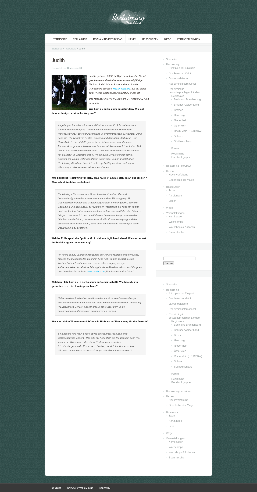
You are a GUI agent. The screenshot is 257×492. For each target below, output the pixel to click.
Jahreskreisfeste (178, 78)
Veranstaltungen (188, 39)
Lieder (172, 200)
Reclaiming (80, 39)
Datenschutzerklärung (80, 488)
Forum (175, 148)
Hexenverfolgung (178, 174)
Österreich (180, 125)
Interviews (70, 48)
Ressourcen (150, 39)
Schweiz (179, 136)
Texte (172, 190)
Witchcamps (176, 221)
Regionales (177, 95)
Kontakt (56, 488)
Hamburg (179, 115)
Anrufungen (175, 195)
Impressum (104, 488)
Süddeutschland (183, 141)
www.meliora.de (121, 88)
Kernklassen (176, 216)
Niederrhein (180, 120)
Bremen (178, 109)
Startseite (60, 39)
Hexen (132, 39)
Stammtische (176, 232)
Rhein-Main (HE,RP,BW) (188, 130)
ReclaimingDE (75, 68)
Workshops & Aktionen (182, 226)
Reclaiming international (182, 83)
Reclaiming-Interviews (108, 39)
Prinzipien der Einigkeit (182, 67)
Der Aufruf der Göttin (180, 73)
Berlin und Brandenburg (187, 99)
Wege (167, 39)
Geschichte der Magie (181, 179)
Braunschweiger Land (186, 104)
